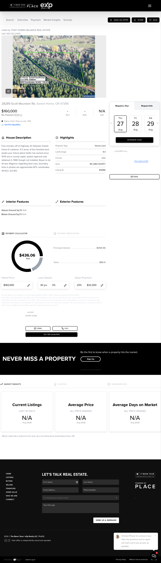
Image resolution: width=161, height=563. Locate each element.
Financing (10, 488)
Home (8, 474)
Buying (9, 481)
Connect (10, 499)
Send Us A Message (106, 520)
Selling (9, 485)
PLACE (41, 536)
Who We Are (11, 496)
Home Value (11, 492)
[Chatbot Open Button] (154, 556)
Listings (9, 477)
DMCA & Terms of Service (138, 560)
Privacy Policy (121, 560)
